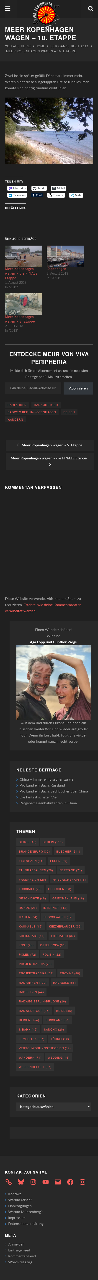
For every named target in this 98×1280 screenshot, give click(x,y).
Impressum (17, 1218)
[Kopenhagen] (65, 256)
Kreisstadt (32, 936)
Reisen (69, 412)
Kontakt (14, 1194)
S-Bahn (28, 1029)
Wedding (59, 1057)
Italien (28, 917)
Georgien (59, 889)
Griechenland (68, 898)
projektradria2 (36, 973)
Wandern (15, 419)
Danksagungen (20, 1206)
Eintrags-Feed (19, 1250)
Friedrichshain (69, 879)
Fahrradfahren (36, 870)
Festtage (70, 870)
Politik (52, 954)
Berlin (53, 842)
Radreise (64, 982)
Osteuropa (53, 945)
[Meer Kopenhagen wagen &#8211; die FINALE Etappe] (23, 256)
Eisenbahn (31, 861)
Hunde (28, 907)
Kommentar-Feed (22, 1256)
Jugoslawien (58, 917)
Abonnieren (78, 388)
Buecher (68, 851)
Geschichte (32, 898)
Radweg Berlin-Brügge (42, 1001)
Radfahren (17, 405)
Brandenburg (34, 851)
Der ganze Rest (65, 46)
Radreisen (31, 992)
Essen (58, 861)
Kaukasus (31, 926)
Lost (26, 945)
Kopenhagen (56, 269)
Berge (27, 842)
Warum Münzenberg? (25, 1212)
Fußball (30, 889)
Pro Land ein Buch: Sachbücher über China (54, 791)
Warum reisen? (20, 1200)
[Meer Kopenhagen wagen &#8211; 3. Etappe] (23, 304)
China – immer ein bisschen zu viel (47, 779)
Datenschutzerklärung (26, 1224)
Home (40, 46)
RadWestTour (34, 1010)
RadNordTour (46, 405)
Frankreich (32, 879)
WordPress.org (20, 1262)
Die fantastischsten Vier (39, 797)
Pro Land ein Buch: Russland (42, 785)
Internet (55, 907)
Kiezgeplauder (65, 926)
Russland (58, 1020)
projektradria (35, 964)
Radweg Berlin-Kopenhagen (32, 412)
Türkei (60, 1039)
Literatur (63, 936)
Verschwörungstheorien (45, 1048)
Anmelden (16, 1244)
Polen (27, 954)
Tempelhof (31, 1039)
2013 (84, 46)
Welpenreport (35, 1067)
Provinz (70, 973)
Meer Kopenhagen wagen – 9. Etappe (51, 445)
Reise (64, 1010)
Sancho (54, 1029)
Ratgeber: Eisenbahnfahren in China (48, 803)
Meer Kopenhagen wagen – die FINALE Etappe (21, 274)
